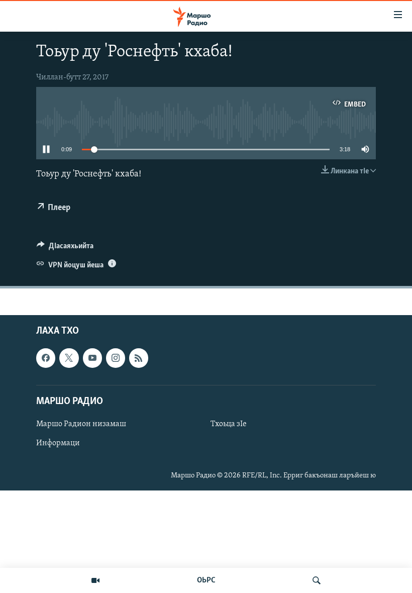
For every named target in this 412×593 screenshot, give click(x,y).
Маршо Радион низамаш (81, 424)
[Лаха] (316, 580)
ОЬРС (206, 580)
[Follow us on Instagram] (115, 358)
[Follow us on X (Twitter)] (68, 358)
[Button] (65, 248)
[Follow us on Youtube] (92, 358)
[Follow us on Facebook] (45, 358)
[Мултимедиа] (95, 580)
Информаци (58, 443)
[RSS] (138, 358)
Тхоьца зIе (229, 424)
